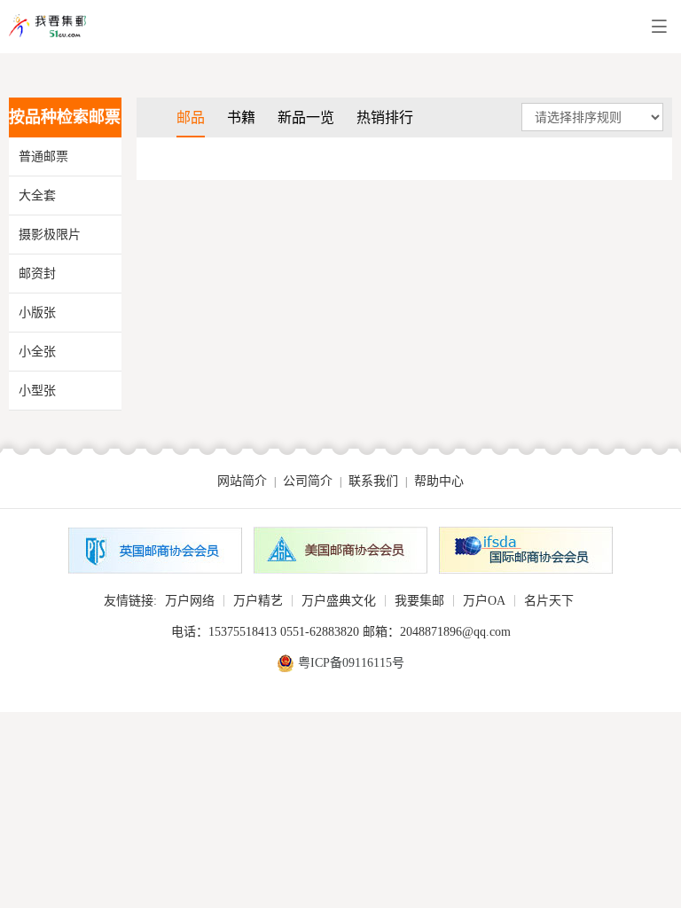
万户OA (484, 600)
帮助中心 (439, 481)
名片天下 (549, 600)
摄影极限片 (50, 234)
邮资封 (37, 273)
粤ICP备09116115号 (351, 662)
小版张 (37, 312)
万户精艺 (258, 600)
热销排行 (384, 117)
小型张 (37, 390)
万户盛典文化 (338, 600)
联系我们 (373, 481)
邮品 (190, 117)
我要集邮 (419, 600)
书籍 (241, 117)
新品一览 (306, 117)
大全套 (37, 195)
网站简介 (242, 481)
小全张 (37, 351)
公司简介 (308, 481)
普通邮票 (43, 156)
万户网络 (190, 600)
